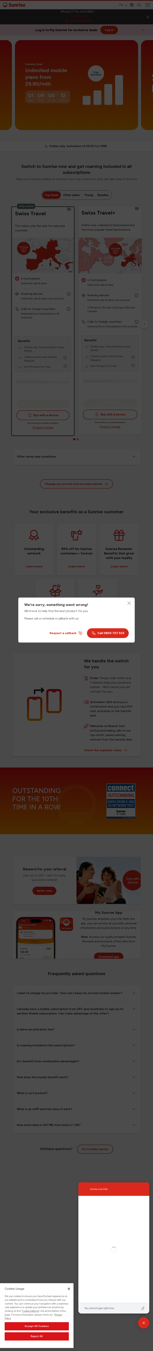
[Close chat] (143, 1323)
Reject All (37, 1336)
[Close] (129, 603)
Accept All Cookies (37, 1326)
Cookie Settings (30, 1311)
